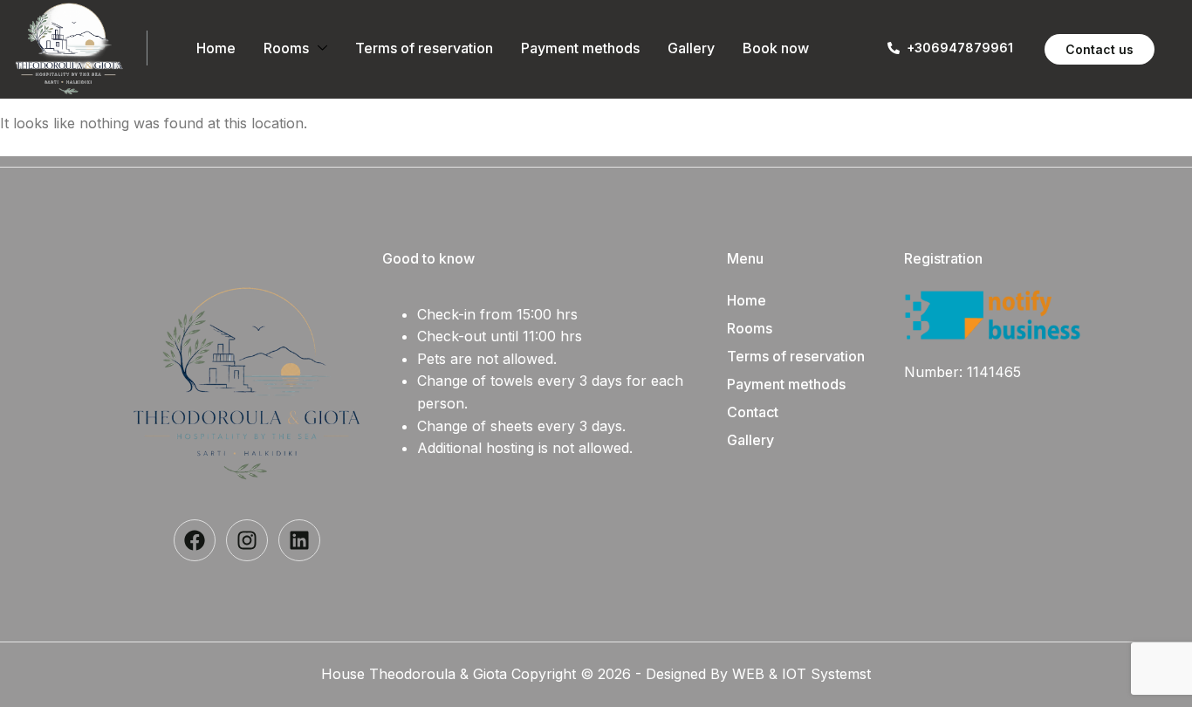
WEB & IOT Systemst (801, 674)
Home (216, 48)
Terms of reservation (424, 48)
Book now (776, 48)
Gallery (691, 48)
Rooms (286, 48)
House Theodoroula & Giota (416, 674)
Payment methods (580, 48)
